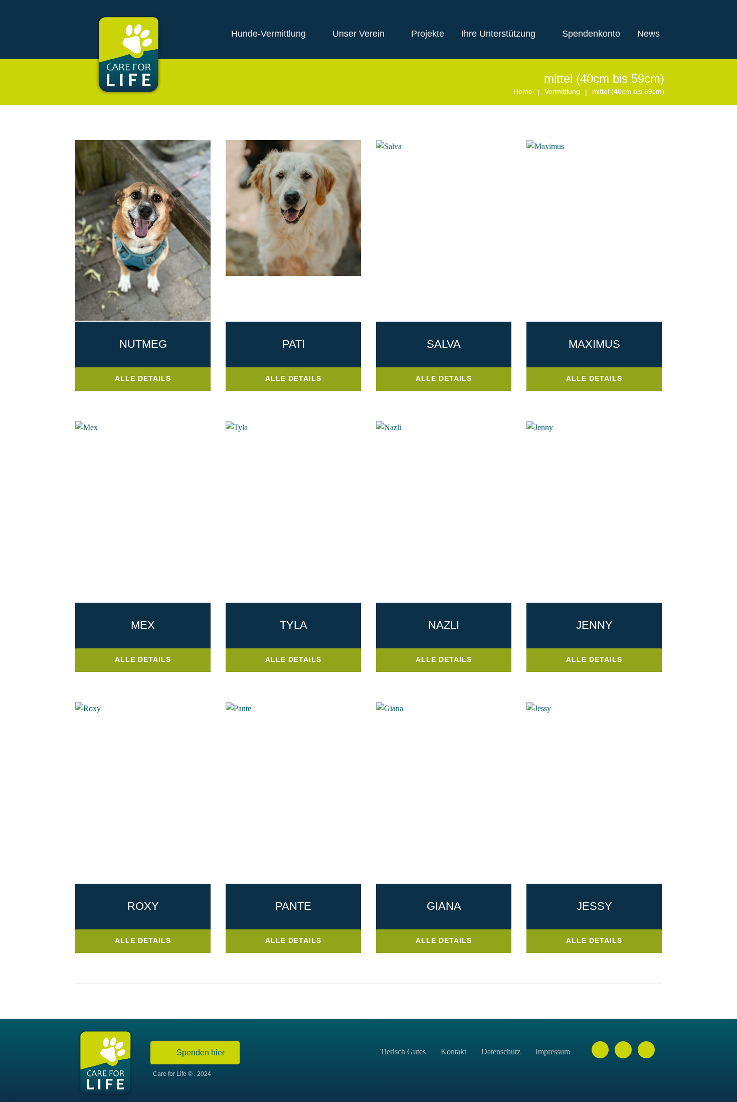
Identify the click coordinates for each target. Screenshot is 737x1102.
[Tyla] (237, 427)
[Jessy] (538, 708)
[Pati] (293, 273)
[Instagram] (623, 1049)
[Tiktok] (646, 1049)
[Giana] (389, 708)
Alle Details (143, 378)
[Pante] (238, 708)
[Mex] (86, 427)
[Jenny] (539, 427)
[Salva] (389, 146)
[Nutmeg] (143, 318)
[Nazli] (388, 427)
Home (522, 91)
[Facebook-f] (600, 1049)
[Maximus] (545, 146)
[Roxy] (88, 708)
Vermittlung (562, 91)
